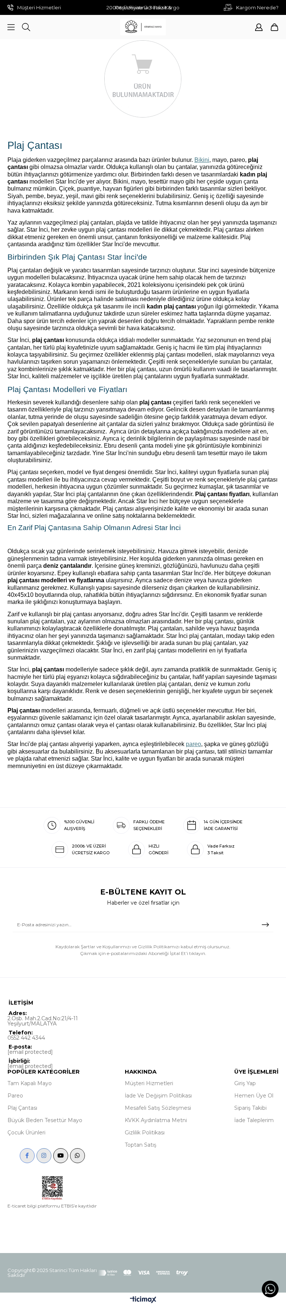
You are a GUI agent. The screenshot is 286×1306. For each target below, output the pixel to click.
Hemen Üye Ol (253, 1095)
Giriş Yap (245, 1083)
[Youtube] (60, 1155)
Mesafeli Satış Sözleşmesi (158, 1108)
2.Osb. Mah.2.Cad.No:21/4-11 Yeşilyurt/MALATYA (42, 1021)
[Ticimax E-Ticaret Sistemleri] (143, 1300)
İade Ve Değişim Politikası (158, 1095)
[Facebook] (27, 1155)
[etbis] (52, 1188)
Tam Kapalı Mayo (29, 1083)
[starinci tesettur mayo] (143, 27)
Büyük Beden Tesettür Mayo (44, 1120)
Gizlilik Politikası (145, 1132)
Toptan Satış (140, 1144)
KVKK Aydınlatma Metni (156, 1120)
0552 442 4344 (26, 1037)
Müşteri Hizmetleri (149, 1083)
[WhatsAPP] (77, 1155)
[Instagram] (43, 1155)
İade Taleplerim (254, 1120)
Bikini (201, 160)
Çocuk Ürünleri (26, 1132)
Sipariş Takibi (250, 1108)
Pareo (15, 1095)
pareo (193, 744)
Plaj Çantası (22, 1108)
